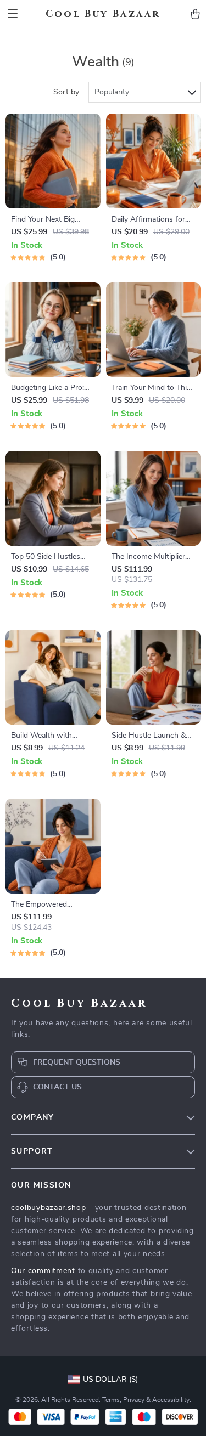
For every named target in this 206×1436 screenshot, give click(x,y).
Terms (111, 1400)
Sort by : (68, 92)
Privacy (133, 1400)
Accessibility (171, 1400)
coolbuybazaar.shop (48, 1208)
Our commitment (43, 1271)
